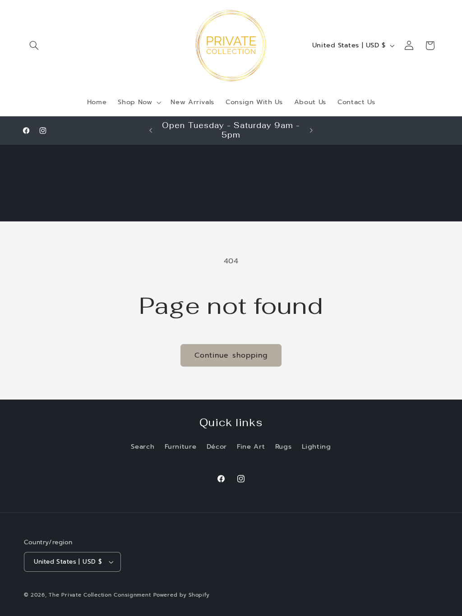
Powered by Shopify (181, 595)
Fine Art (251, 446)
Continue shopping (231, 355)
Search (142, 446)
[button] (34, 45)
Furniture (181, 446)
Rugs (283, 446)
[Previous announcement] (151, 130)
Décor (217, 446)
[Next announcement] (311, 130)
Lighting (316, 446)
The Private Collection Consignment (100, 595)
